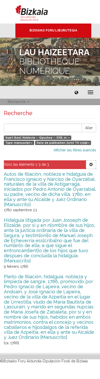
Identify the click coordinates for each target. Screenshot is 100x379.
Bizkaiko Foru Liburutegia (53, 30)
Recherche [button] (17, 102)
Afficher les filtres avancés (75, 150)
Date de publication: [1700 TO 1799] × (63, 142)
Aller (89, 128)
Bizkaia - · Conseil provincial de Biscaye (37, 12)
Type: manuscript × (18, 142)
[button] (76, 92)
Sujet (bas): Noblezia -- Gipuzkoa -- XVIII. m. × (37, 137)
